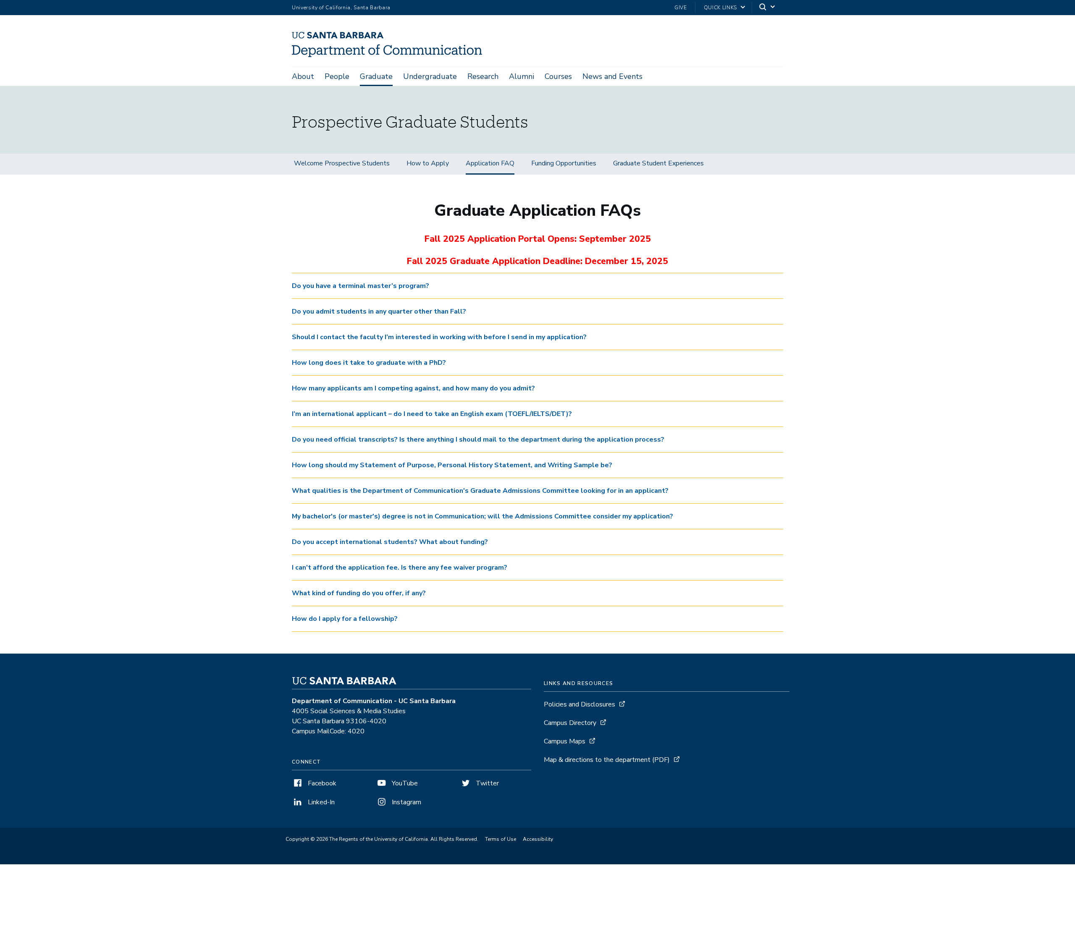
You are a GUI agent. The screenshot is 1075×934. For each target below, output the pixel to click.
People (337, 76)
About (303, 76)
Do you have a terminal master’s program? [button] (360, 285)
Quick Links (720, 7)
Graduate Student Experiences (658, 163)
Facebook (321, 783)
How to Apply (427, 163)
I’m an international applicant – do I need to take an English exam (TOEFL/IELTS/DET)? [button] (432, 414)
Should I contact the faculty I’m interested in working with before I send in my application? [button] (439, 337)
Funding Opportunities (563, 163)
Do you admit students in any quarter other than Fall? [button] (379, 311)
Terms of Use (500, 839)
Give (680, 7)
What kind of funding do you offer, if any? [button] (359, 593)
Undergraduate (430, 76)
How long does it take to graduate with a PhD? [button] (369, 362)
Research (482, 76)
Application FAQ (490, 163)
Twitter (486, 783)
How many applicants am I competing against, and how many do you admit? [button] (413, 388)
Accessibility (538, 839)
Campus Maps (564, 741)
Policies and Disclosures (579, 704)
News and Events (612, 76)
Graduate (376, 76)
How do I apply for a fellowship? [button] (345, 618)
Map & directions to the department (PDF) (607, 759)
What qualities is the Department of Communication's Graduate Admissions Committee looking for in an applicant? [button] (480, 490)
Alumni (521, 76)
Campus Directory (570, 722)
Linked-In (320, 802)
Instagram (405, 802)
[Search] (767, 7)
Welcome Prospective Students (342, 163)
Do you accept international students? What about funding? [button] (390, 542)
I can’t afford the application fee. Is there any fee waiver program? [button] (399, 567)
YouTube (404, 783)
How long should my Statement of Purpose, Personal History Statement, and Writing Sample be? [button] (452, 465)
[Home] (390, 55)
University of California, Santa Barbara (341, 7)
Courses (558, 76)
